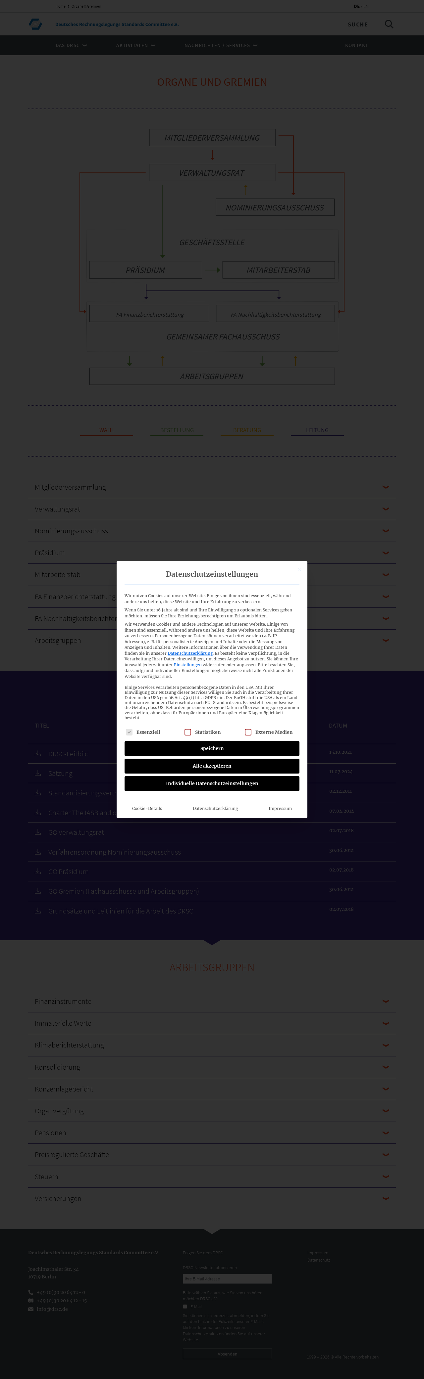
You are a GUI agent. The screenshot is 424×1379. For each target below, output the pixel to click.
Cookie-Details (147, 808)
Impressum (280, 808)
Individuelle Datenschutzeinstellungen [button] (212, 783)
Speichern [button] (212, 748)
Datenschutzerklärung (190, 653)
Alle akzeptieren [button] (212, 766)
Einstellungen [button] (188, 664)
